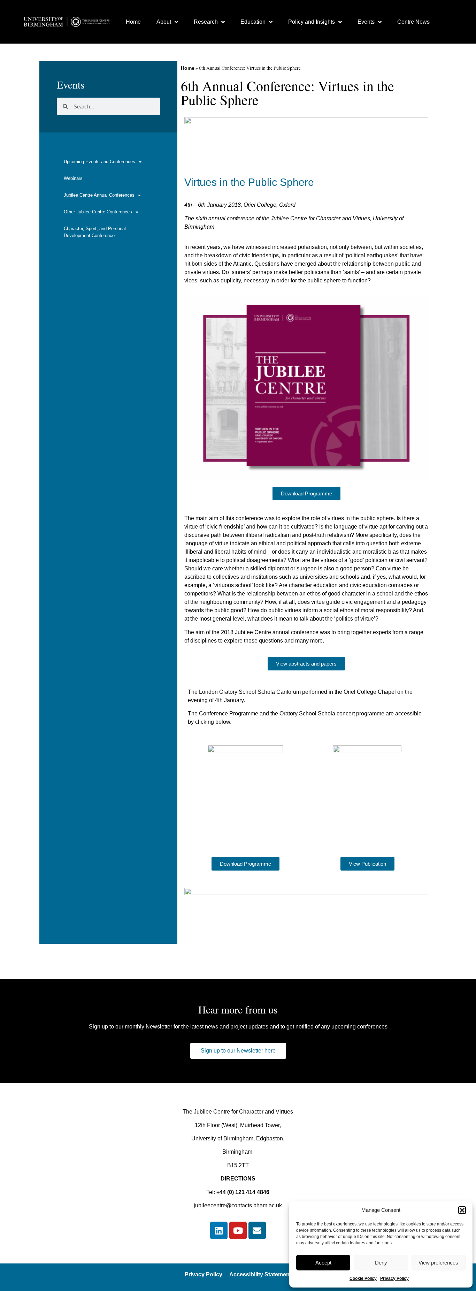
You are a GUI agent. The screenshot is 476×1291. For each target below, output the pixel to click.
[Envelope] (257, 1230)
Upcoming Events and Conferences (99, 161)
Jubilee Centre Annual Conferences (99, 195)
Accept (323, 1263)
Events (366, 22)
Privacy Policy (394, 1278)
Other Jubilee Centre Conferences (98, 211)
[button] (462, 1210)
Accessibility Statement (260, 1274)
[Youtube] (238, 1230)
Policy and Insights (311, 22)
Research (206, 22)
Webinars (73, 178)
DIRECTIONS (238, 1179)
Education (253, 22)
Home (133, 22)
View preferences (438, 1263)
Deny (381, 1263)
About (163, 22)
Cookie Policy (363, 1278)
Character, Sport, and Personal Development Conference (95, 232)
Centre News (413, 22)
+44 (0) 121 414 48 (239, 1192)
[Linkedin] (219, 1230)
